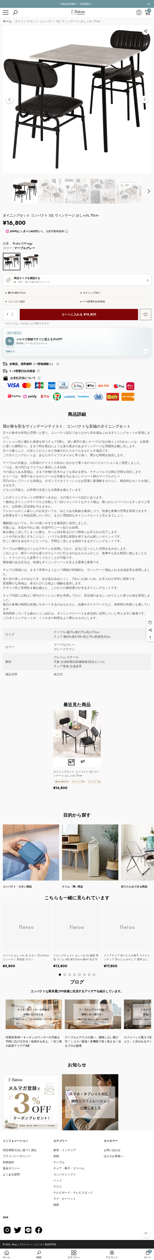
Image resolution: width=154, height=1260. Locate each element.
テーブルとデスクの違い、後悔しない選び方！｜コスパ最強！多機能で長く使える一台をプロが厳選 (93, 1041)
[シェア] (145, 31)
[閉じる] (148, 4)
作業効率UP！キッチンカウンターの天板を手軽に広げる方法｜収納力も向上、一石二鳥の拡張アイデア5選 (34, 1041)
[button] (15, 12)
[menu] (5, 12)
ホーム (7, 21)
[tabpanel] (77, 750)
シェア (145, 31)
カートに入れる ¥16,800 (79, 314)
